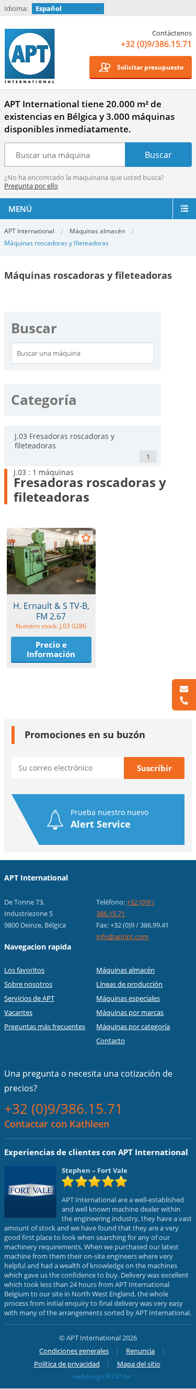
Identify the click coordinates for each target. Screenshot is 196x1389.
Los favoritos (24, 970)
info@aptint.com (122, 936)
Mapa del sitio (138, 1364)
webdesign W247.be (102, 1376)
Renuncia (140, 1351)
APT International (30, 56)
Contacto (110, 1040)
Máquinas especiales (128, 998)
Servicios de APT (29, 998)
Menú (20, 209)
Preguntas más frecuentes (44, 1026)
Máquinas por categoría (133, 1026)
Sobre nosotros (28, 984)
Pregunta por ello (31, 185)
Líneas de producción (129, 984)
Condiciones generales (74, 1351)
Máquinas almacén (97, 231)
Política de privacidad (67, 1364)
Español (49, 8)
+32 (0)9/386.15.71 (156, 44)
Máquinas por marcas (130, 1012)
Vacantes (18, 1012)
